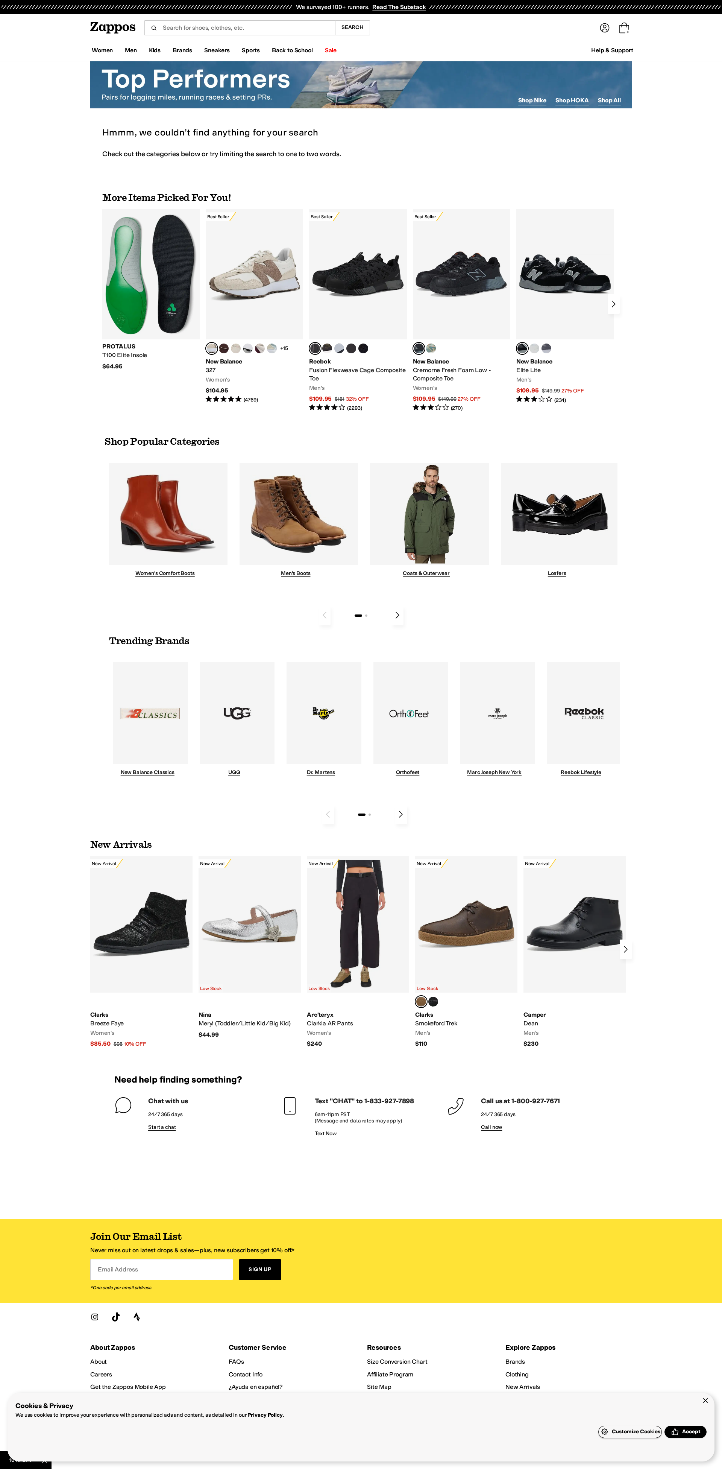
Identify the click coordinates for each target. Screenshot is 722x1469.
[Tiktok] (116, 1317)
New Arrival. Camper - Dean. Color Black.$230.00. (574, 952)
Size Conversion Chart (397, 1361)
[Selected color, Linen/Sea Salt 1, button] (212, 348)
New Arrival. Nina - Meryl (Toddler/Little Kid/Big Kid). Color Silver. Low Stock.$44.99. (250, 947)
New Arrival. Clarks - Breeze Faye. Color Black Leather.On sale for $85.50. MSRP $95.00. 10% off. (141, 952)
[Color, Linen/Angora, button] (236, 348)
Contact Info (245, 1374)
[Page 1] (358, 615)
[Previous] (325, 615)
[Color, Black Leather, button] (433, 1002)
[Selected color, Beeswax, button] (421, 1002)
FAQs (236, 1361)
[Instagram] (94, 1317)
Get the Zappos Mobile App (128, 1386)
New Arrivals (522, 1386)
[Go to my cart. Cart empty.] (624, 27)
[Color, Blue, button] (351, 348)
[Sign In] (605, 27)
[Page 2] (366, 615)
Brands (515, 1361)
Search (352, 27)
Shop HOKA (572, 100)
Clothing (517, 1374)
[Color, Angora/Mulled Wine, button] (260, 348)
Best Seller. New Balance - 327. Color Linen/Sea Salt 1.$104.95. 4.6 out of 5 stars (254, 306)
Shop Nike (532, 100)
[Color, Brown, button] (327, 348)
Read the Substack (399, 7)
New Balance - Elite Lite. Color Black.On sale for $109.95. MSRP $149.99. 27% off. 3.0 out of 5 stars (565, 306)
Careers (101, 1374)
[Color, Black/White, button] (363, 348)
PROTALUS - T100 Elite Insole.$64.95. (151, 289)
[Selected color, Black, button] (522, 348)
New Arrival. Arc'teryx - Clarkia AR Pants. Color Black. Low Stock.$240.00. (358, 952)
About (98, 1361)
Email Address (118, 1269)
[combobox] (239, 27)
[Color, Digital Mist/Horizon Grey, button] (248, 348)
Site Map (379, 1386)
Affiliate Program (390, 1374)
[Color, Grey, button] (546, 348)
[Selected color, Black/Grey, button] (315, 348)
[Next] (614, 304)
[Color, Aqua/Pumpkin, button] (431, 348)
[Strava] (137, 1317)
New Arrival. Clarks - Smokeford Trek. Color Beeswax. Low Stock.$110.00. (466, 952)
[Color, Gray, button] (339, 348)
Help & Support (612, 50)
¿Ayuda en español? (256, 1386)
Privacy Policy (264, 1415)
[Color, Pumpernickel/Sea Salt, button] (224, 348)
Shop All (609, 100)
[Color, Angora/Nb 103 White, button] (272, 348)
